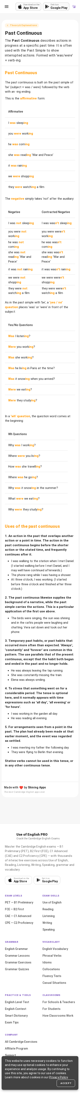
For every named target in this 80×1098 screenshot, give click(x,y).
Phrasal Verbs (52, 955)
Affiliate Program (16, 1048)
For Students (51, 1008)
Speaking (48, 929)
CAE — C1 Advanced (18, 916)
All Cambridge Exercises (21, 1041)
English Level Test (17, 1002)
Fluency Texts (51, 976)
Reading (47, 909)
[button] (6, 6)
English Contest (15, 1008)
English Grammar (16, 949)
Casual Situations (54, 982)
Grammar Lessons (17, 955)
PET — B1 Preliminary (19, 902)
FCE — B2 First (14, 909)
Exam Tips (12, 1022)
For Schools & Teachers (58, 1002)
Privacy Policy (58, 1077)
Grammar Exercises (18, 962)
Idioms (47, 962)
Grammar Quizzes (17, 969)
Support (10, 1055)
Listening (48, 916)
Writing (47, 922)
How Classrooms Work (57, 1015)
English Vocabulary (55, 949)
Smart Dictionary (16, 1015)
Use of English (52, 902)
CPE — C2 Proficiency (19, 922)
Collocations (51, 969)
